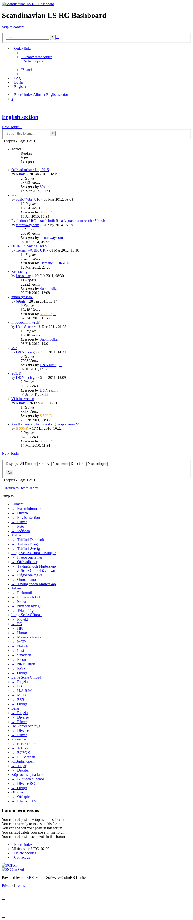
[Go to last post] (51, 187)
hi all (15, 195)
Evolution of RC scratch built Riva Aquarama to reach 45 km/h (58, 221)
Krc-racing (19, 272)
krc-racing (23, 276)
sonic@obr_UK (28, 199)
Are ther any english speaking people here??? (45, 424)
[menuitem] (36, 57)
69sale (20, 174)
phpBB (26, 877)
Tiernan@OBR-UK (31, 250)
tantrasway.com (27, 225)
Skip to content (13, 27)
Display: (12, 464)
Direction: (78, 464)
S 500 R (46, 212)
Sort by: (45, 464)
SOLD (16, 373)
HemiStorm (24, 327)
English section (20, 117)
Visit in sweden (22, 399)
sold (14, 348)
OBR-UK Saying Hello (29, 246)
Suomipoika (49, 288)
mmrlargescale (22, 297)
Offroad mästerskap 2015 (30, 170)
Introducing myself (25, 322)
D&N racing (25, 352)
